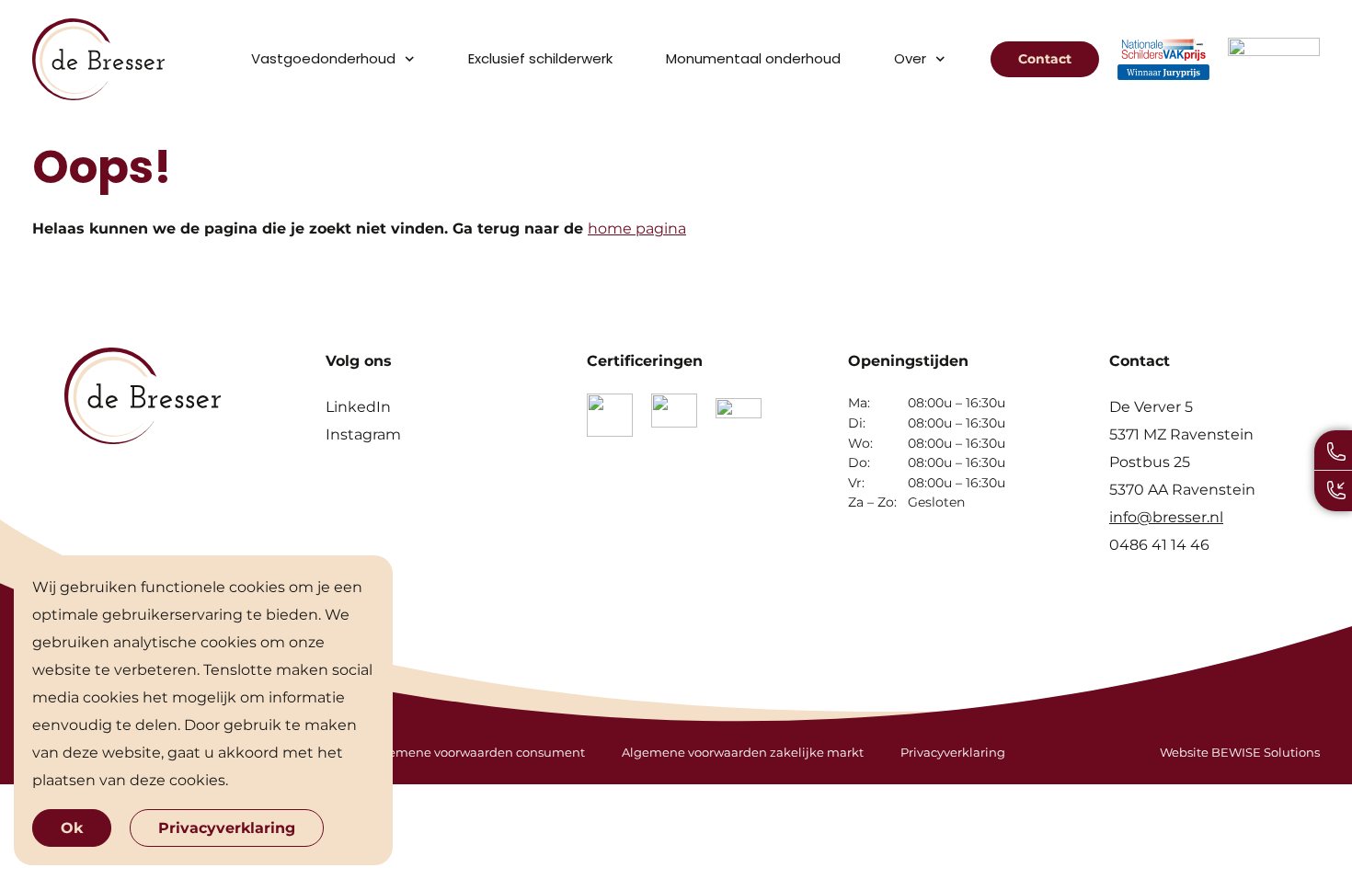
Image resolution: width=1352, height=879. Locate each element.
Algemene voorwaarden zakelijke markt (743, 752)
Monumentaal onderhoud (753, 58)
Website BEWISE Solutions (1240, 752)
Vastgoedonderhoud (323, 58)
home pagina (637, 228)
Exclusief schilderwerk (540, 58)
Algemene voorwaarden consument (476, 752)
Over (910, 58)
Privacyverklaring (952, 752)
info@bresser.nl (1166, 517)
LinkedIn (358, 407)
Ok (72, 828)
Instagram (363, 434)
